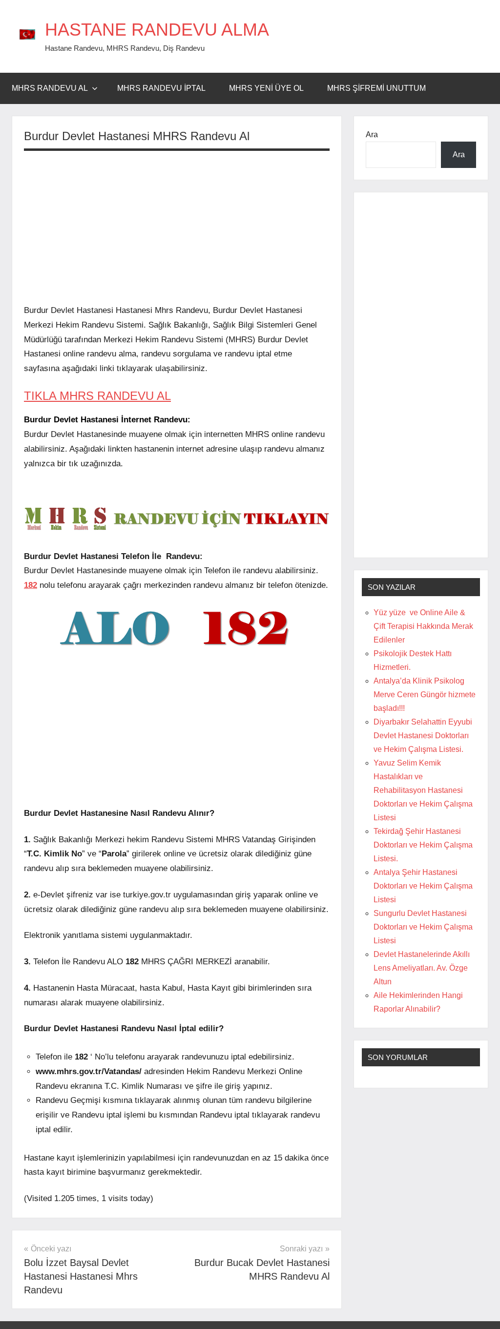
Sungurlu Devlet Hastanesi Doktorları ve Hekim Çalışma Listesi (423, 927)
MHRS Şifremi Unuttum (376, 88)
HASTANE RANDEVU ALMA (157, 30)
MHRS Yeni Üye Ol (266, 88)
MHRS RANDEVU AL (50, 88)
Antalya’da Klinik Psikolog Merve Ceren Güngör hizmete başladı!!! (425, 694)
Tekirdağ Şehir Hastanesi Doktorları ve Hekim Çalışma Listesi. (423, 845)
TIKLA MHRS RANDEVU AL (97, 395)
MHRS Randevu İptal (161, 88)
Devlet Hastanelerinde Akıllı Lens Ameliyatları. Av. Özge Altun (422, 968)
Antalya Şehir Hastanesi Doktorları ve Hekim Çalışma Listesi (423, 886)
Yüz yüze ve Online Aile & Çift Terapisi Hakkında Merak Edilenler (423, 626)
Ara (372, 134)
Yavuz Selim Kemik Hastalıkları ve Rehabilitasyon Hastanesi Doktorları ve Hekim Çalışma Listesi (423, 790)
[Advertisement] (177, 227)
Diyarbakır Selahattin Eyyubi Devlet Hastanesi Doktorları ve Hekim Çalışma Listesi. (423, 735)
